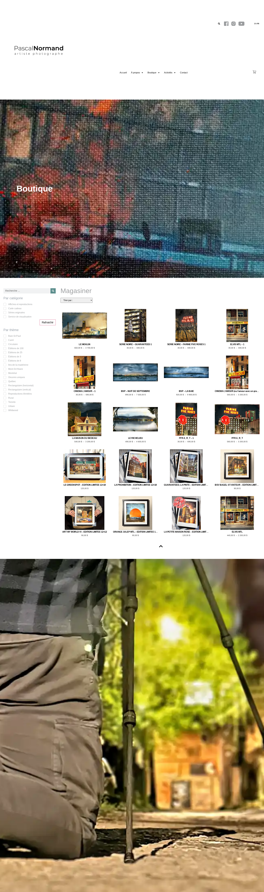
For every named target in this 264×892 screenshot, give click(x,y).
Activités (168, 72)
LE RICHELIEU (135, 438)
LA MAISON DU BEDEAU (84, 438)
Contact (184, 72)
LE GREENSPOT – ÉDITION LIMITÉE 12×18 (85, 485)
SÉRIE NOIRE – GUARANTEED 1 (135, 344)
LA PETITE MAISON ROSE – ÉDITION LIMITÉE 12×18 (190, 532)
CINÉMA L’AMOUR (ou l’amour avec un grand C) (238, 391)
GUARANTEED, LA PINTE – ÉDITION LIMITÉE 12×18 (189, 485)
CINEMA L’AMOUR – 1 (84, 391)
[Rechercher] (53, 290)
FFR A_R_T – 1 (186, 438)
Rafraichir (47, 322)
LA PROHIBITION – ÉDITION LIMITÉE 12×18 (135, 485)
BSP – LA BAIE (186, 391)
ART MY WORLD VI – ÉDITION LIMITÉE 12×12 (84, 532)
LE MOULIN (84, 344)
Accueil (123, 72)
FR (258, 24)
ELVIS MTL (237, 532)
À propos (135, 72)
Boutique (152, 72)
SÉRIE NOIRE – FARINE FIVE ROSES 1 (186, 344)
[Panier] (254, 72)
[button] (219, 23)
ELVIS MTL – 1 (237, 344)
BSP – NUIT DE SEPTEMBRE (135, 391)
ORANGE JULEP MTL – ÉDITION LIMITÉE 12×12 (136, 532)
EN (255, 24)
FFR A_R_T (237, 438)
